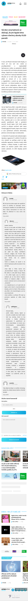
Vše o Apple (15, 521)
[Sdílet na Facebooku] (3, 177)
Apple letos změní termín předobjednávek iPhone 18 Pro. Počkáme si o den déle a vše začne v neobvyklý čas (19, 517)
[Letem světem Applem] (8, 3)
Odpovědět (6, 216)
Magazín (5, 17)
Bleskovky (22, 17)
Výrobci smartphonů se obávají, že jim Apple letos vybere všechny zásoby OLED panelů (13, 34)
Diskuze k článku (6, 193)
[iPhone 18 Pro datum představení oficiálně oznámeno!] (11, 566)
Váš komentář (5, 416)
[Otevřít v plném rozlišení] (14, 160)
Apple (2, 179)
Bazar (16, 17)
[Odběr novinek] (20, 4)
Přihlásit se (14, 412)
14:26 (15, 308)
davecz (12, 221)
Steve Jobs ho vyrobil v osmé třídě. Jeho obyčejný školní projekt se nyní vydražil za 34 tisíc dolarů (18, 540)
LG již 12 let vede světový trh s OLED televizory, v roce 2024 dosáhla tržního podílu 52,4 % (10, 467)
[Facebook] (12, 590)
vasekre (11, 383)
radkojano (14, 307)
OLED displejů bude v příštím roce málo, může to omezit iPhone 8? (18, 98)
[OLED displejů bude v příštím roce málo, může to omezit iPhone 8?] (7, 99)
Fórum (11, 17)
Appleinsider (8, 170)
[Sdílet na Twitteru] (6, 177)
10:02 (13, 384)
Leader (11, 198)
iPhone (4, 41)
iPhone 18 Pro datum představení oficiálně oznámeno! (8, 576)
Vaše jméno (4, 401)
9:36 (13, 200)
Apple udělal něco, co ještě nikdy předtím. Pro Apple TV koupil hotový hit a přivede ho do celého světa (18, 528)
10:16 (14, 222)
